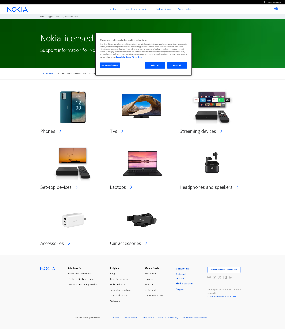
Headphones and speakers (206, 187)
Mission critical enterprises (81, 279)
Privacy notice (130, 317)
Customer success (154, 295)
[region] (143, 54)
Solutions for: (75, 268)
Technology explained (121, 290)
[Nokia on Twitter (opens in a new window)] (219, 277)
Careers (149, 279)
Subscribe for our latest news (224, 270)
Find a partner (184, 283)
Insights (114, 268)
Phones (47, 131)
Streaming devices (71, 73)
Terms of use (147, 317)
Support (50, 17)
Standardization (118, 295)
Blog (112, 273)
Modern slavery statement (195, 317)
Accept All (177, 65)
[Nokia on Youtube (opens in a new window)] (214, 277)
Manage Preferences (110, 65)
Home (42, 17)
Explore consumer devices (220, 297)
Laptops (118, 187)
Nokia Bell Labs (118, 284)
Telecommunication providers (83, 284)
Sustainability (152, 290)
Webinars (115, 301)
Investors (149, 284)
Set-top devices (91, 73)
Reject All (155, 65)
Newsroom (150, 273)
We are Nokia (152, 268)
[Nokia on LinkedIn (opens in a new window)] (230, 277)
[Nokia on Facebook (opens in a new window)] (225, 277)
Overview (48, 74)
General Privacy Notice (134, 57)
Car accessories (125, 243)
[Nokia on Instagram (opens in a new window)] (209, 277)
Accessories (52, 243)
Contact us (182, 268)
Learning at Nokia (119, 279)
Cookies (115, 317)
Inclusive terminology (168, 317)
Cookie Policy (121, 57)
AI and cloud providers (79, 273)
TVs (57, 73)
